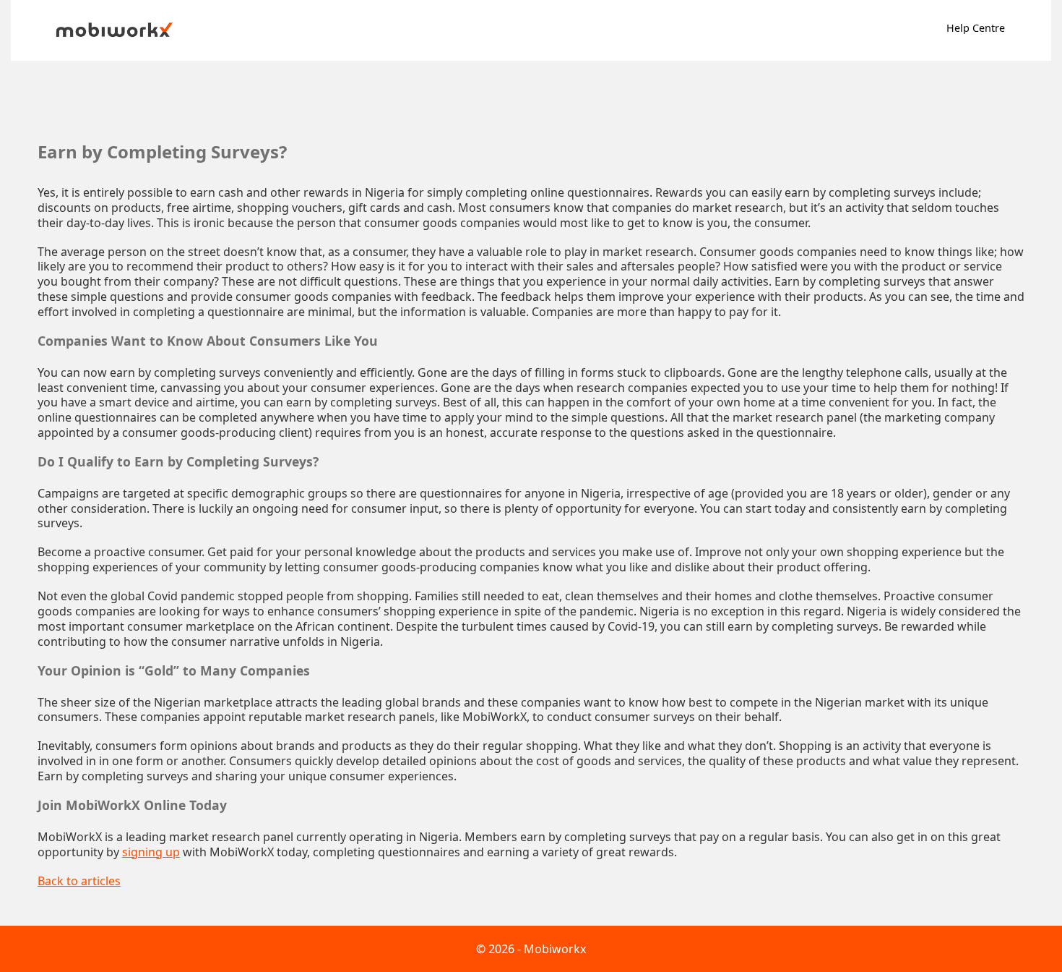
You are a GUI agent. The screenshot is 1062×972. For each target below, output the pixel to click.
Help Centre (975, 28)
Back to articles (79, 881)
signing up (151, 852)
